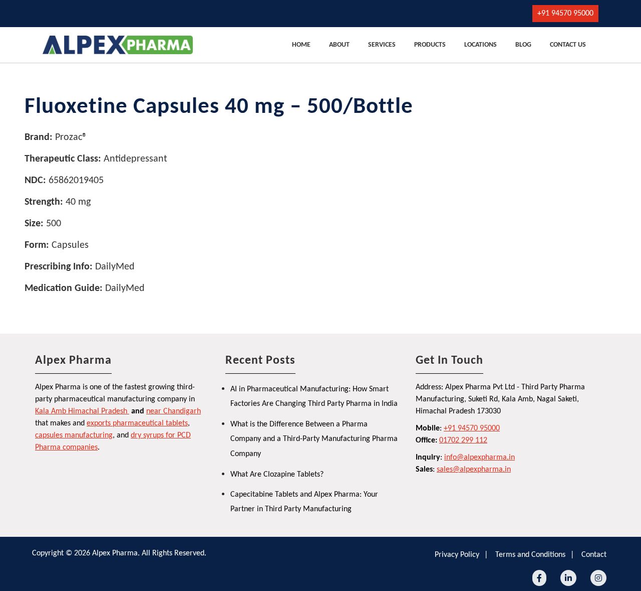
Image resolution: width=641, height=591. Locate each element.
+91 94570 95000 (565, 14)
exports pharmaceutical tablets (137, 423)
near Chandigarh (173, 411)
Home (301, 45)
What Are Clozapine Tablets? (277, 475)
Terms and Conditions (530, 555)
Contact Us (568, 45)
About (339, 45)
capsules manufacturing (74, 435)
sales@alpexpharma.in (474, 470)
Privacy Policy (457, 555)
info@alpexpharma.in (479, 458)
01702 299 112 (463, 440)
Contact (593, 555)
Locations (480, 45)
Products (430, 45)
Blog (523, 45)
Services (382, 45)
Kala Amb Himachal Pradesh (81, 411)
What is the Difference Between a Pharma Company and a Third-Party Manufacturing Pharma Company (314, 439)
